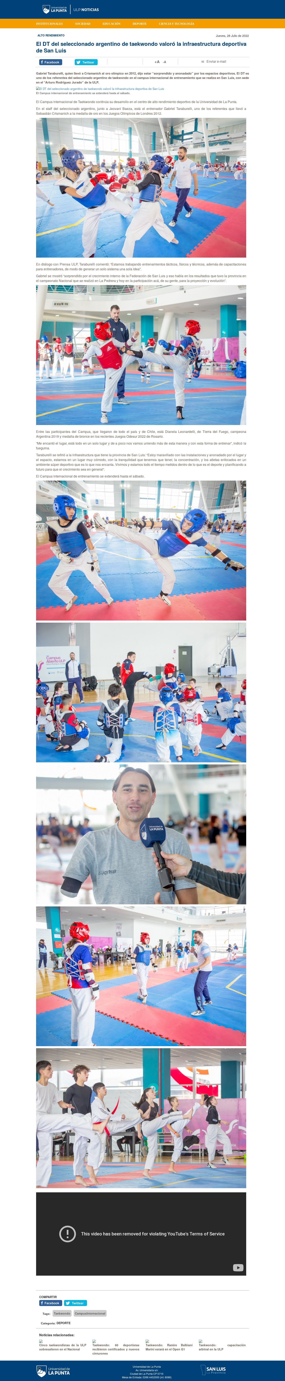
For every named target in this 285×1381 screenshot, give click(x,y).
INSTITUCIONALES (49, 23)
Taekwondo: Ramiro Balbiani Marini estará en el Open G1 (169, 1347)
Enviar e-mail (216, 61)
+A (157, 61)
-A (164, 62)
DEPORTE (140, 23)
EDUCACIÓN (111, 23)
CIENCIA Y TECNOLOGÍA (176, 23)
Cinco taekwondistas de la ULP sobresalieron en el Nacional (62, 1347)
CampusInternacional (90, 1313)
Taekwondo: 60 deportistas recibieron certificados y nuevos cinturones (115, 1349)
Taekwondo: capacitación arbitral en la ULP (222, 1347)
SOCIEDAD (82, 23)
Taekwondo (62, 1313)
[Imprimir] (125, 61)
